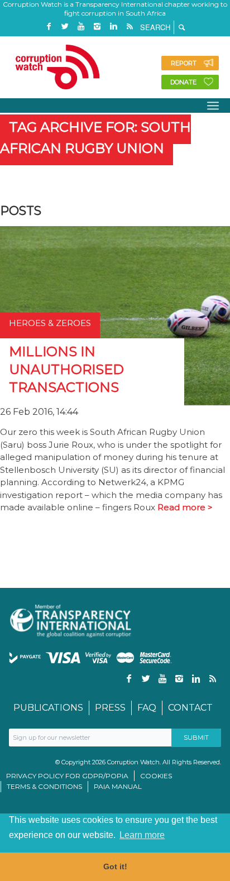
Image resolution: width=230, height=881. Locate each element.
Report (184, 63)
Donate (183, 82)
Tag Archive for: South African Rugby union (95, 137)
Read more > (185, 507)
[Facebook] (48, 26)
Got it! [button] (115, 866)
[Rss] (129, 26)
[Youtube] (81, 26)
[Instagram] (97, 26)
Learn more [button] (142, 835)
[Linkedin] (113, 26)
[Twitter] (64, 26)
